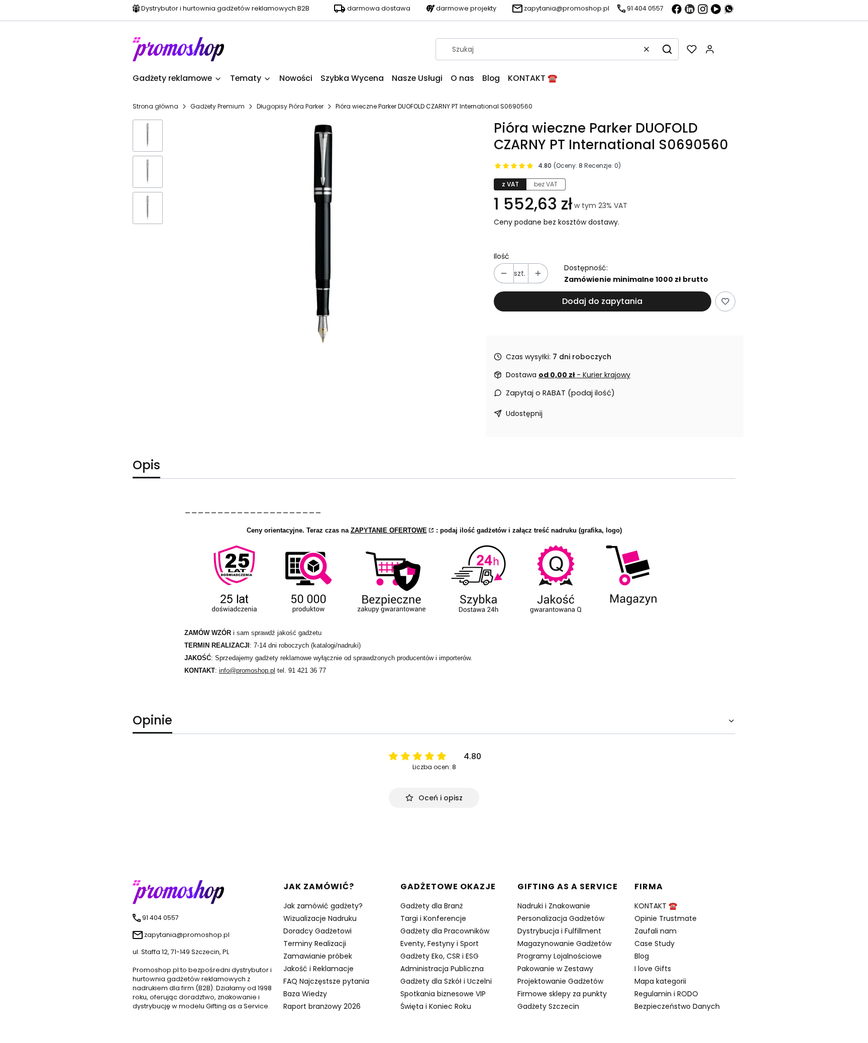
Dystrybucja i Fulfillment (559, 931)
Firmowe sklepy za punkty (562, 994)
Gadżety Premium (217, 106)
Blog (641, 956)
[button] (667, 49)
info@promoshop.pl (247, 670)
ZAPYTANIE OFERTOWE (389, 530)
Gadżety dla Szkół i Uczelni (446, 981)
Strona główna (155, 106)
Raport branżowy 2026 (322, 1006)
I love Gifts (652, 969)
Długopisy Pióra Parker (290, 106)
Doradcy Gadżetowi (317, 931)
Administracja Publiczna (442, 969)
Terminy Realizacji (314, 943)
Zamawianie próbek (317, 956)
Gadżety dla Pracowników (444, 931)
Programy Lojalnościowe (559, 956)
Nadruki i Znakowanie (553, 906)
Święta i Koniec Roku (435, 1006)
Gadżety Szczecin (548, 1006)
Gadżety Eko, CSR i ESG (439, 956)
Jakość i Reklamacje (318, 969)
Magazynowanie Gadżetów (564, 943)
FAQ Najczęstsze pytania (326, 981)
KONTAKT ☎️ (655, 906)
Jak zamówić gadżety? (323, 906)
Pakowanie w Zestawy (555, 969)
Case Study (654, 943)
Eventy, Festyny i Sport (439, 943)
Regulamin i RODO (666, 994)
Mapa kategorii (660, 981)
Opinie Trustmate (665, 918)
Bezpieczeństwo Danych (677, 1006)
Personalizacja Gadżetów (560, 918)
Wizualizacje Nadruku (320, 918)
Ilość (501, 256)
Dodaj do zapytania (602, 301)
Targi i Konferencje (433, 918)
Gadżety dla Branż (431, 906)
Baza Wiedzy (305, 994)
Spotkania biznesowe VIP (443, 994)
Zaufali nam (655, 931)
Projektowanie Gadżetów (560, 981)
